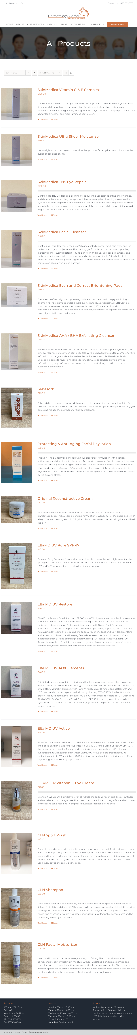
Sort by (11, 73)
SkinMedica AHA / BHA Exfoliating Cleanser (76, 335)
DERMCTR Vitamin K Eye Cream (66, 783)
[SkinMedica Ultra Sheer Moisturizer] (16, 150)
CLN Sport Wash (52, 835)
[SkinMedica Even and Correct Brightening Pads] (16, 295)
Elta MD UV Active (54, 728)
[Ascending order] (34, 73)
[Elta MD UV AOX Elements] (16, 682)
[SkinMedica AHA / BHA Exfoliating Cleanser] (16, 351)
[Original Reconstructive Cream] (16, 509)
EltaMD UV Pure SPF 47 (58, 545)
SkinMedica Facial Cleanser (62, 232)
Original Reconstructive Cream (65, 498)
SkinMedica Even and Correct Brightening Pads (80, 285)
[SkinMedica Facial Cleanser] (16, 249)
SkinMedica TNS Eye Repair (62, 182)
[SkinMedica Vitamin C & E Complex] (16, 104)
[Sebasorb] (16, 407)
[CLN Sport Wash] (16, 853)
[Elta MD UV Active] (16, 746)
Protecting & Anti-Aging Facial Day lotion (74, 444)
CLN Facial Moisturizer (57, 944)
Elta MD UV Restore (55, 604)
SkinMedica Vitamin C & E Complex (69, 90)
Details (55, 120)
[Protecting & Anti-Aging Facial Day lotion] (16, 462)
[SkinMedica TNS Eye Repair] (16, 196)
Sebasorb (46, 389)
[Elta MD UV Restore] (16, 618)
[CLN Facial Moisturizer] (16, 963)
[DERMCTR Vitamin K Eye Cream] (16, 800)
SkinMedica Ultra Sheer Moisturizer (69, 136)
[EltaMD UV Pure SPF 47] (16, 566)
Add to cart (43, 120)
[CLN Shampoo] (16, 908)
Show (46, 73)
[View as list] (71, 72)
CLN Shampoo (50, 890)
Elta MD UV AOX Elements (61, 668)
